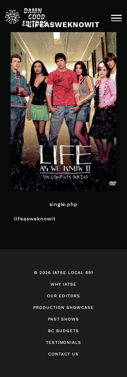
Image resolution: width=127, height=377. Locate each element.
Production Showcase (63, 307)
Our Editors (63, 295)
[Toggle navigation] (116, 17)
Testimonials (63, 342)
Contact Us (63, 354)
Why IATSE (63, 284)
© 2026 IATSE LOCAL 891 (63, 272)
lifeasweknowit (35, 218)
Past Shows (63, 319)
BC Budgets (63, 330)
